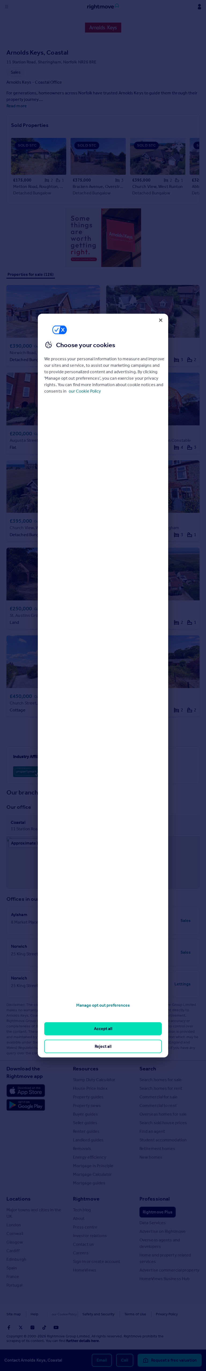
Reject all (103, 1046)
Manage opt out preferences (103, 1005)
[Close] (161, 320)
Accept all (103, 1028)
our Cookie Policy (85, 391)
